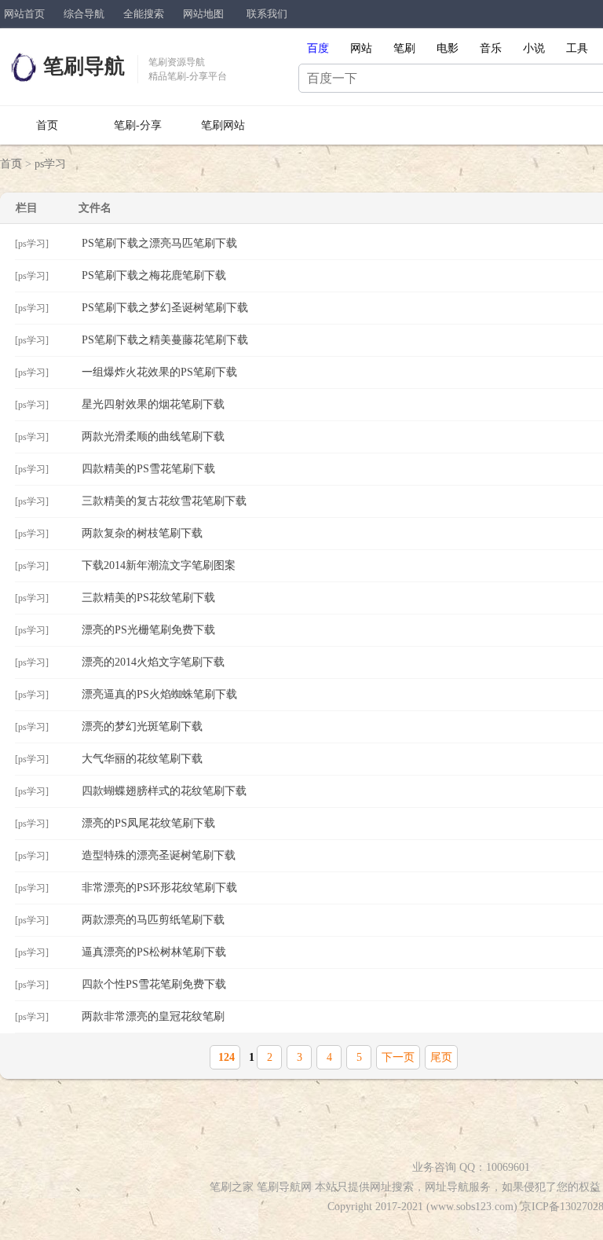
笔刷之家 (232, 1187)
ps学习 (50, 164)
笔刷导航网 (284, 1187)
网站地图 (203, 14)
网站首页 (24, 14)
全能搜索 (143, 14)
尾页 (441, 1057)
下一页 (398, 1057)
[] (32, 243)
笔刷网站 (223, 125)
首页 (47, 125)
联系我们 (267, 14)
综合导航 (84, 14)
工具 (577, 48)
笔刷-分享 (138, 125)
